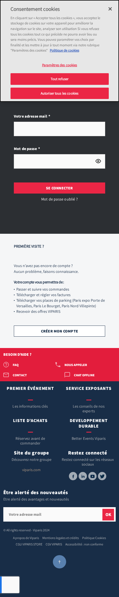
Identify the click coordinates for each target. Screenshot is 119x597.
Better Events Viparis (89, 438)
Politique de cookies (64, 50)
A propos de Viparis (26, 538)
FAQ (16, 365)
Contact (20, 375)
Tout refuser (60, 79)
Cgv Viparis (54, 544)
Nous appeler (75, 365)
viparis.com (31, 469)
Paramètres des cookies (59, 65)
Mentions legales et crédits (60, 538)
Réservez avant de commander (30, 441)
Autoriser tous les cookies (59, 93)
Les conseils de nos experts (89, 408)
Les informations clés (30, 406)
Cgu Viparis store (29, 544)
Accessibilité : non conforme (84, 544)
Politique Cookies (94, 538)
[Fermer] (110, 9)
